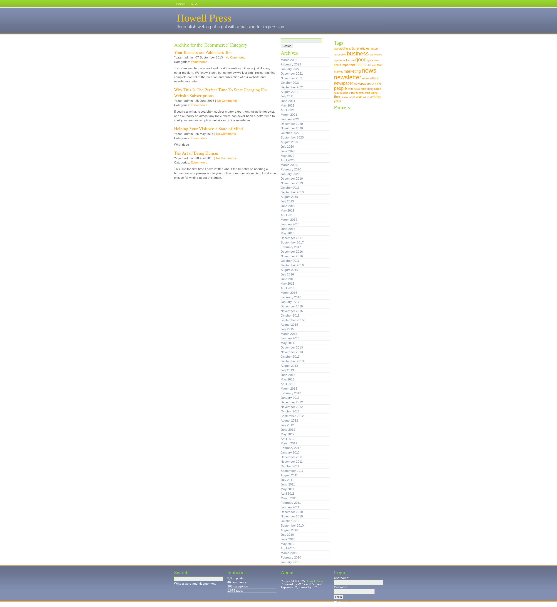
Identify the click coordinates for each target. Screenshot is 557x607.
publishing (367, 88)
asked (374, 48)
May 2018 (287, 233)
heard (337, 65)
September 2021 (292, 87)
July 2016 (287, 274)
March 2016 (289, 292)
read (336, 92)
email (343, 60)
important (348, 65)
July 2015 (287, 329)
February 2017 (291, 247)
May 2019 (287, 210)
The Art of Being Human (196, 153)
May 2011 (287, 489)
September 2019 (292, 192)
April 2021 (288, 110)
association (340, 54)
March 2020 (289, 165)
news (369, 70)
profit (350, 89)
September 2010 (292, 525)
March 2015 (289, 333)
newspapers (362, 83)
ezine (351, 60)
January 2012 (290, 452)
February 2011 (291, 502)
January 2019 (290, 224)
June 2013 (288, 375)
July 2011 (287, 480)
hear (376, 60)
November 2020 (292, 128)
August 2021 (289, 91)
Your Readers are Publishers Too (203, 52)
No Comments (235, 57)
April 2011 (287, 493)
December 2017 (292, 238)
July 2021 (287, 96)
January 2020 (290, 174)
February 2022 (291, 64)
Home (181, 4)
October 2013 (290, 356)
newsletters (370, 78)
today (345, 97)
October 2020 (290, 133)
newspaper (343, 83)
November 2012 (292, 407)
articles (364, 48)
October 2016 (290, 260)
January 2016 (290, 302)
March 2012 (289, 443)
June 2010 (288, 539)
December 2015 (292, 306)
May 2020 (287, 155)
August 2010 (289, 530)
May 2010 (287, 543)
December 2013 (292, 347)
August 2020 (289, 142)
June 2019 (288, 206)
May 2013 (287, 379)
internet (361, 65)
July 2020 (287, 146)
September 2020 (292, 137)
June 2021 (288, 101)
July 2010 (287, 534)
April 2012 (288, 438)
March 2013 (289, 388)
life (369, 65)
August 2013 (289, 365)
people (340, 88)
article (354, 48)
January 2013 (290, 397)
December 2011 (292, 457)
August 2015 (289, 324)
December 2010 (292, 512)
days (336, 60)
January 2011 (290, 507)
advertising (341, 48)
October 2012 (290, 411)
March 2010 (289, 553)
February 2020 (291, 169)
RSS (194, 4)
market (338, 71)
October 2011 (290, 466)
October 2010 (290, 521)
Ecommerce (199, 61)
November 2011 (292, 461)
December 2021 (292, 73)
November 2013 (292, 352)
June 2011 (288, 484)
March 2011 (289, 498)
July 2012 (287, 425)
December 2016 (292, 251)
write (366, 97)
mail (379, 65)
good (361, 59)
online (376, 83)
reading (344, 93)
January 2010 (290, 562)
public (357, 89)
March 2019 (289, 219)
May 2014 (287, 343)
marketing (352, 71)
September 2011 (292, 470)
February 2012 (291, 448)
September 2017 (292, 242)
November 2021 (292, 78)
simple (353, 92)
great (370, 60)
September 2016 (292, 265)
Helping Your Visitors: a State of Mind (208, 129)
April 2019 (288, 215)
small (361, 93)
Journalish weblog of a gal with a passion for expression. (231, 26)
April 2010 (288, 548)
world (359, 97)
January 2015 (290, 338)
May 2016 (287, 283)
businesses (376, 54)
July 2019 (287, 201)
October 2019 (290, 187)
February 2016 (291, 297)
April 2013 (288, 384)
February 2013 (291, 393)
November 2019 (292, 183)
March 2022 (289, 60)
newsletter (347, 77)
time (337, 96)
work (352, 97)
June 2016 (288, 279)
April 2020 (288, 160)
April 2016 (288, 288)
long (374, 65)
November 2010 (292, 516)
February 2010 (291, 557)
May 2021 (287, 105)
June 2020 (288, 151)
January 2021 (290, 119)
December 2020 (292, 123)
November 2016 (292, 256)
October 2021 (290, 82)
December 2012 (292, 402)
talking (374, 93)
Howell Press (204, 17)
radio (377, 88)
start (367, 93)
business (358, 54)
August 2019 (289, 196)
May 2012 (287, 434)
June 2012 (288, 429)
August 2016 (289, 270)
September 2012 (292, 416)
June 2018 (288, 228)
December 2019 (292, 178)
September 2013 (292, 361)
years (337, 101)
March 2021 (289, 114)
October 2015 (290, 315)
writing (375, 97)
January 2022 (290, 69)
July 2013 (287, 370)
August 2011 (289, 475)
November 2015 (292, 311)
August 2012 (289, 420)
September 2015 (292, 320)
